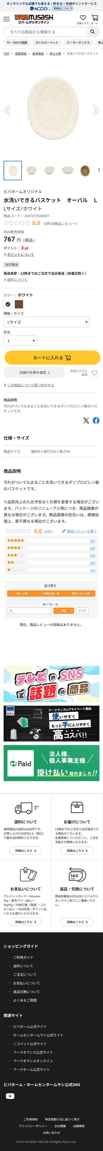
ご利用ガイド (23, 957)
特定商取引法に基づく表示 (62, 1119)
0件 (48, 531)
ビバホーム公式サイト (30, 1026)
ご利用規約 (30, 1119)
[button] (7, 110)
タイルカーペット (46, 42)
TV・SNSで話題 (17, 42)
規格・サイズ (14, 313)
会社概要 (60, 1126)
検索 (63, 610)
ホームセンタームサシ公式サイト (38, 1035)
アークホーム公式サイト (31, 1069)
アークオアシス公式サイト (33, 1052)
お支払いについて (26, 983)
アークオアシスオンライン (33, 1060)
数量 (7, 332)
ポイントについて (20, 254)
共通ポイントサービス (51, 5)
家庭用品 (21, 53)
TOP (6, 53)
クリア (82, 610)
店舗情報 (79, 1126)
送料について (17, 279)
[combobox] (45, 31)
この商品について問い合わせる (30, 385)
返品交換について (26, 991)
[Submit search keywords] (93, 32)
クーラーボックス (78, 42)
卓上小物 (55, 53)
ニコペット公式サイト (30, 1043)
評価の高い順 (51, 593)
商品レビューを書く (82, 531)
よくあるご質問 (25, 1000)
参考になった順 (80, 593)
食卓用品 (38, 53)
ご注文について (25, 974)
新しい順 (22, 593)
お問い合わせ (51, 1132)
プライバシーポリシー (32, 1126)
